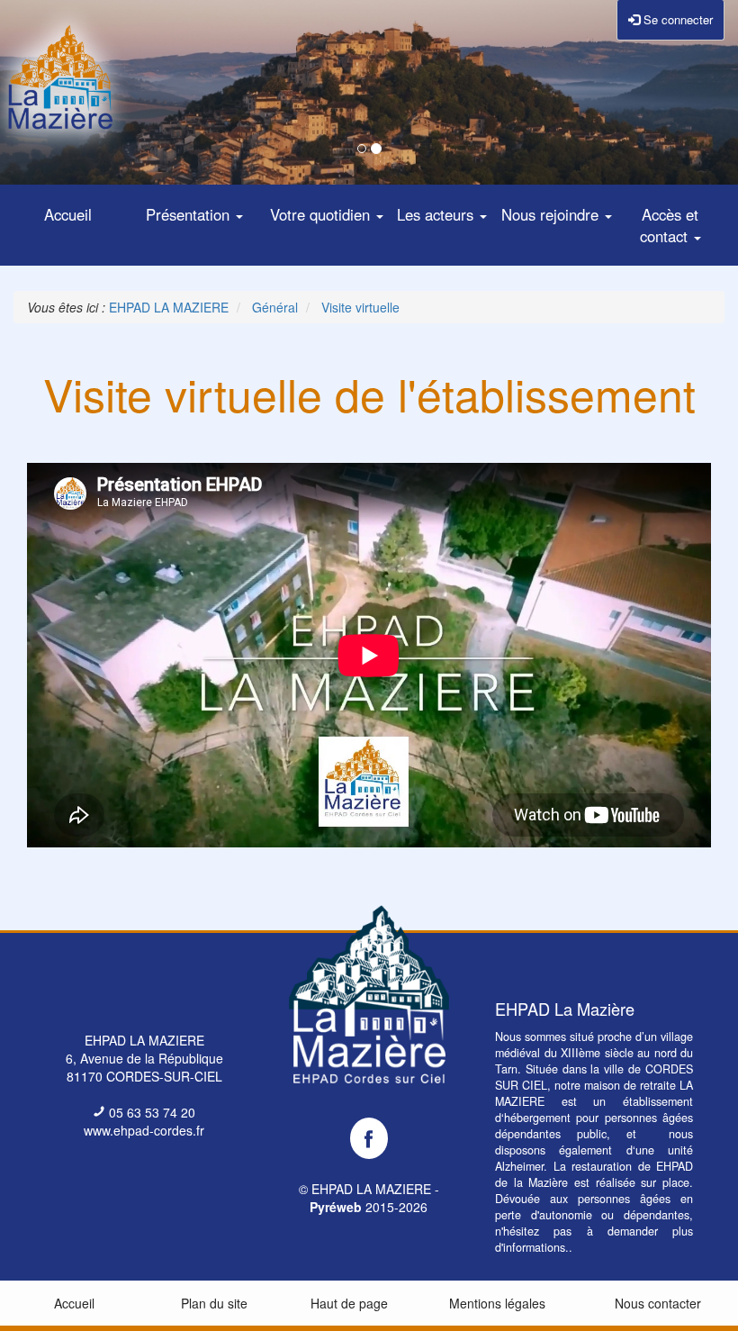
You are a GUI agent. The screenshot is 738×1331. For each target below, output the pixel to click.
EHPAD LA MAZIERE (371, 1189)
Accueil (74, 1303)
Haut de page (349, 1303)
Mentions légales (497, 1303)
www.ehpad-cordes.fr (144, 1130)
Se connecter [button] (676, 19)
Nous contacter (658, 1303)
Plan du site (214, 1303)
